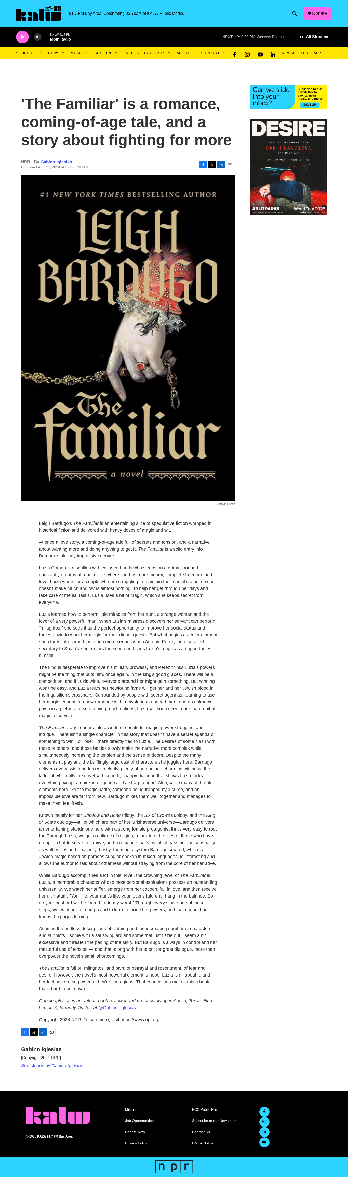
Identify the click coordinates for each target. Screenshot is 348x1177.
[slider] (46, 36)
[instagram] (247, 53)
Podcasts (155, 53)
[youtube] (260, 53)
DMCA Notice (202, 1143)
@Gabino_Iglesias (117, 1007)
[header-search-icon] (294, 13)
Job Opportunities (139, 1121)
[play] (22, 37)
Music (77, 53)
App (317, 53)
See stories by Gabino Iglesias (52, 1065)
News (54, 53)
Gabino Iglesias (56, 161)
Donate (319, 13)
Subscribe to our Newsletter (214, 1121)
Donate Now (135, 1132)
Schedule (26, 53)
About (183, 53)
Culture (103, 53)
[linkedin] (273, 53)
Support (210, 53)
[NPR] (174, 1166)
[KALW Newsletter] (288, 97)
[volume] (37, 37)
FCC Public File (204, 1110)
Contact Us (201, 1132)
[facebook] (234, 53)
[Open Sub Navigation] (41, 53)
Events (131, 53)
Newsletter (295, 53)
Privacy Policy (136, 1143)
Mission (131, 1110)
